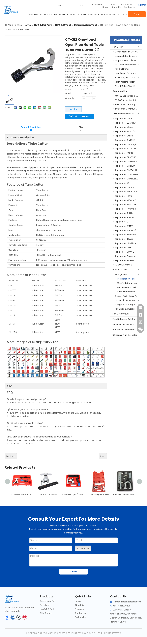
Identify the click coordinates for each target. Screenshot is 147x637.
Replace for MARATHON (126, 191)
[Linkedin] (12, 617)
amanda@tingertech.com (127, 601)
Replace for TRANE (124, 239)
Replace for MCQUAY (125, 200)
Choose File (83, 548)
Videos (112, 4)
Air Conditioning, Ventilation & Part (128, 300)
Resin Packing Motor (125, 81)
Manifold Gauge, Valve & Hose (129, 283)
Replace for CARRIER (125, 140)
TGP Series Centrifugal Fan (128, 104)
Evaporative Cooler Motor (127, 60)
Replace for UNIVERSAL (126, 243)
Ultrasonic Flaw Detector (125, 335)
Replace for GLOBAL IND (126, 170)
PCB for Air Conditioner (124, 329)
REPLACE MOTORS (123, 264)
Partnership (127, 4)
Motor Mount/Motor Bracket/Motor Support (127, 324)
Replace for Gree (123, 118)
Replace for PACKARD (125, 208)
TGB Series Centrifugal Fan (128, 108)
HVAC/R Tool (121, 274)
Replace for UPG (123, 247)
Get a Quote (137, 15)
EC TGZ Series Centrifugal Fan (128, 100)
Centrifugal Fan (120, 91)
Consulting (97, 4)
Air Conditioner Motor (125, 64)
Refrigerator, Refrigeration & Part (128, 304)
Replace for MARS (123, 196)
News (105, 7)
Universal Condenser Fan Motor (128, 56)
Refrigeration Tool (126, 278)
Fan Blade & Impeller (125, 308)
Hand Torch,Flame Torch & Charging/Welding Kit (129, 291)
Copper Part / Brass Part (127, 296)
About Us (116, 7)
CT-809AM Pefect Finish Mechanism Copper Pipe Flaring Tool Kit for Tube (48, 494)
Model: (68, 89)
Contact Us (129, 7)
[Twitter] (18, 617)
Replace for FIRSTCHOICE (127, 157)
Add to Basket (82, 116)
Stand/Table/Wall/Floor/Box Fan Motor (128, 86)
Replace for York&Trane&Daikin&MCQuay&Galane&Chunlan (128, 260)
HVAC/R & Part (120, 269)
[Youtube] (24, 617)
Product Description (31, 127)
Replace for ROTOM (125, 217)
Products (79, 609)
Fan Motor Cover (121, 313)
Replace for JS (122, 183)
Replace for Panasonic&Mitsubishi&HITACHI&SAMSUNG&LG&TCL (128, 256)
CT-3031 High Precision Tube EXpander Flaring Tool (99, 494)
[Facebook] (7, 617)
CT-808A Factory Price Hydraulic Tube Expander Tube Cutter (22, 494)
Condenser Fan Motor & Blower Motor (128, 51)
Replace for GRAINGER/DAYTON (128, 178)
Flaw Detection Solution (124, 319)
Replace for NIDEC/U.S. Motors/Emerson (128, 131)
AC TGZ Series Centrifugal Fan (128, 95)
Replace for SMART (124, 226)
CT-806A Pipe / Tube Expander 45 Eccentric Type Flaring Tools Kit (73, 494)
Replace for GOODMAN (126, 174)
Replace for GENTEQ (125, 165)
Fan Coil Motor (122, 69)
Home (78, 601)
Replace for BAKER (124, 135)
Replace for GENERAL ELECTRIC (128, 161)
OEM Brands (46, 613)
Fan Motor (118, 46)
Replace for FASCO (124, 153)
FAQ (81, 127)
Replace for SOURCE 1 (125, 230)
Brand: (68, 93)
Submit (73, 571)
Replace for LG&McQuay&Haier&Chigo (128, 122)
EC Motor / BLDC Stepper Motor (128, 77)
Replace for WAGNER (125, 251)
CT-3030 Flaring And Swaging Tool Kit (124, 494)
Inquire (73, 109)
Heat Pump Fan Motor (126, 73)
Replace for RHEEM (124, 213)
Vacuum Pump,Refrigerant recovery (129, 287)
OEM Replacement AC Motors (127, 113)
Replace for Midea (124, 127)
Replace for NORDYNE (125, 204)
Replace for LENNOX (124, 187)
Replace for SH (122, 221)
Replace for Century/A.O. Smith (128, 144)
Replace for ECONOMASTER (128, 148)
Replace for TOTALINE (125, 234)
